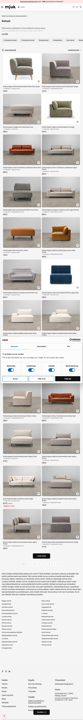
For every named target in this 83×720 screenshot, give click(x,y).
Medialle (5, 703)
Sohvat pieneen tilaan (49, 629)
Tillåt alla (67, 378)
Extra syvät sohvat (48, 604)
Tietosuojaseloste (9, 706)
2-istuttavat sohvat (10, 40)
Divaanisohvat (44, 40)
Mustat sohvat (7, 620)
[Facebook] (2, 671)
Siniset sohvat (6, 629)
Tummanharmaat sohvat (50, 635)
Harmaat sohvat (7, 607)
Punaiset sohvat (47, 623)
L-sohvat (44, 613)
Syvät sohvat (46, 632)
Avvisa (15, 378)
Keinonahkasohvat (8, 610)
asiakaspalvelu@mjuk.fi (64, 684)
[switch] (31, 370)
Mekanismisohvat (47, 617)
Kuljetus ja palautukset (37, 707)
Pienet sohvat (6, 623)
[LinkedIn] (9, 671)
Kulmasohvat (57, 40)
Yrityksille (32, 691)
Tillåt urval (41, 378)
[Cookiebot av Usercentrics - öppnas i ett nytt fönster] (71, 340)
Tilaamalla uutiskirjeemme (29, 1)
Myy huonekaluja (35, 684)
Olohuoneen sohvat (48, 620)
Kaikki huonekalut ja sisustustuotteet (14, 16)
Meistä (4, 688)
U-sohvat (5, 639)
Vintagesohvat (7, 648)
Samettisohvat (47, 626)
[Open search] (73, 7)
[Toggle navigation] (2, 7)
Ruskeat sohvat (7, 626)
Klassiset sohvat (47, 610)
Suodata (40, 712)
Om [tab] (68, 346)
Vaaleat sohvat (47, 642)
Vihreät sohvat (46, 645)
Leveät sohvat (6, 617)
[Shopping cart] (80, 7)
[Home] (10, 7)
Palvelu (4, 684)
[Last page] (59, 564)
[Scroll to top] (4, 716)
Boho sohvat (46, 601)
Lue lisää (5, 34)
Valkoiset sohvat (7, 645)
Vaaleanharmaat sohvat (50, 639)
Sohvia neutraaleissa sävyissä (12, 632)
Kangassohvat (46, 607)
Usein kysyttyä (7, 695)
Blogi (4, 699)
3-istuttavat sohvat (27, 40)
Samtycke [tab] (14, 346)
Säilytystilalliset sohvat (9, 635)
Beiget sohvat (6, 601)
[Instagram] (6, 671)
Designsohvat (6, 604)
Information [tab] (41, 346)
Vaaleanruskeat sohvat (9, 642)
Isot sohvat (70, 40)
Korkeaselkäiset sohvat (10, 613)
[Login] (77, 7)
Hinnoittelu (32, 688)
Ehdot (4, 691)
